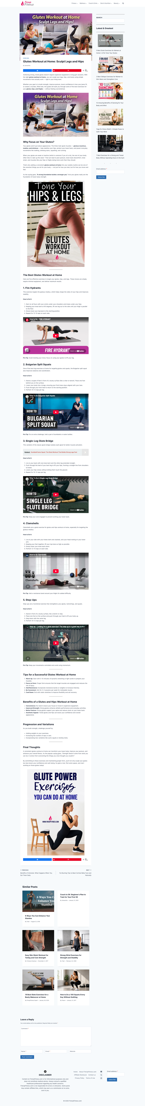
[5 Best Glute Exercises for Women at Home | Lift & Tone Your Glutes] (110, 40)
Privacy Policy (79, 1078)
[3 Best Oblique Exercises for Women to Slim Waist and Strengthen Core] (110, 64)
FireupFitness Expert (32, 1000)
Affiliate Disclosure (80, 1075)
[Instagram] (101, 1078)
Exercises (26, 58)
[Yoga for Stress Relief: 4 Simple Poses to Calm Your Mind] (110, 117)
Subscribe (101, 177)
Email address (101, 169)
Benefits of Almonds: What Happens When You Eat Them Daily (36, 872)
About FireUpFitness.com (87, 1072)
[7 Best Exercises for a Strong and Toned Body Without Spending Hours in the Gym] (110, 143)
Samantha (27, 65)
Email (47, 1051)
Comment (25, 1028)
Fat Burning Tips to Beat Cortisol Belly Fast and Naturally (75, 872)
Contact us (92, 1075)
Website (72, 1051)
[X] (101, 1075)
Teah (28, 921)
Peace (63, 1000)
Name (23, 1051)
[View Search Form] (123, 3)
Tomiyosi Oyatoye (32, 961)
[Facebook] (101, 1071)
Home (76, 1072)
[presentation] (38, 901)
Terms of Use (90, 1078)
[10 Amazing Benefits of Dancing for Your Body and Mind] (110, 91)
